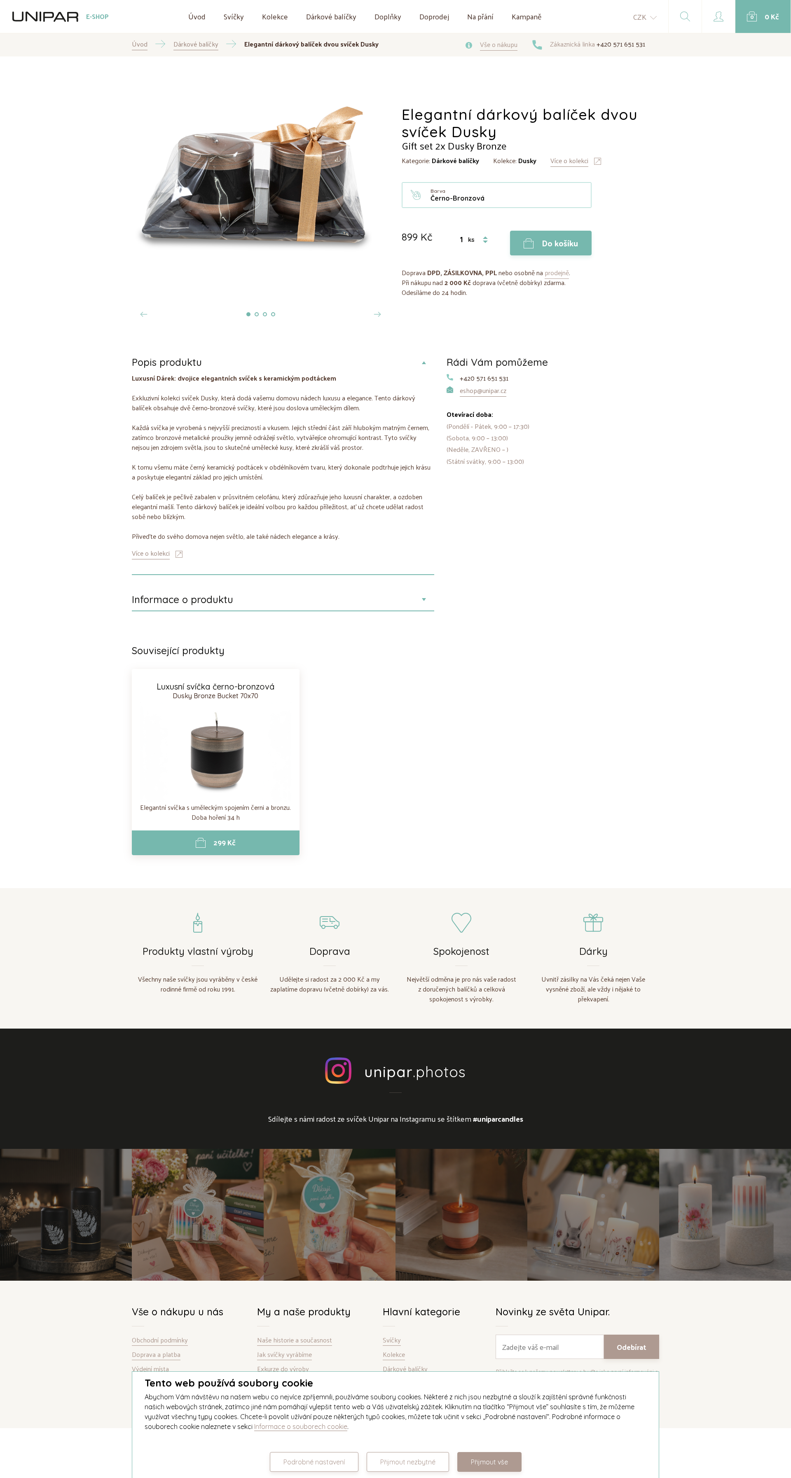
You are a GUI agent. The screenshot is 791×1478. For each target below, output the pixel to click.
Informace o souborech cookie (300, 1426)
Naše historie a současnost (294, 1340)
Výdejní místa (150, 1369)
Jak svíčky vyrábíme (284, 1354)
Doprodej (434, 16)
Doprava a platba (156, 1354)
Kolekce (275, 16)
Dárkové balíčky (331, 16)
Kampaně (527, 16)
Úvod (197, 16)
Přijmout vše (489, 1462)
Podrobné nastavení (314, 1462)
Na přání (480, 16)
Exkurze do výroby (283, 1369)
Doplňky (387, 16)
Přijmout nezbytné (407, 1462)
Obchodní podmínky (160, 1340)
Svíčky (234, 16)
